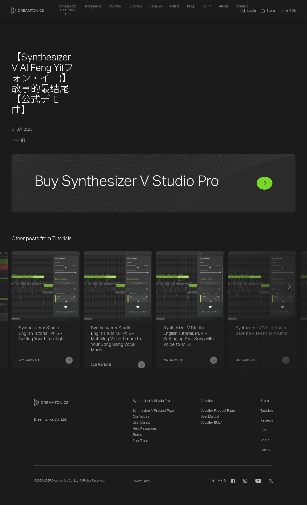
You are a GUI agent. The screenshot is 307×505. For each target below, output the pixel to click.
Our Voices (141, 416)
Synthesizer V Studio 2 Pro (68, 10)
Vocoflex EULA (211, 422)
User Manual (142, 422)
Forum (206, 6)
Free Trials (140, 440)
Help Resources (145, 428)
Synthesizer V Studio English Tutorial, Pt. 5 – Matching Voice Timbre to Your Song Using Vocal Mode (116, 339)
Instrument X (92, 8)
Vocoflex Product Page (218, 410)
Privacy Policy (141, 481)
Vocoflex (115, 6)
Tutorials (135, 6)
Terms (137, 434)
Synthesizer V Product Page (154, 410)
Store (264, 401)
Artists (174, 6)
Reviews (155, 6)
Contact (242, 6)
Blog (190, 6)
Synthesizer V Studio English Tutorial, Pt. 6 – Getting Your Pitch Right (42, 333)
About (223, 6)
